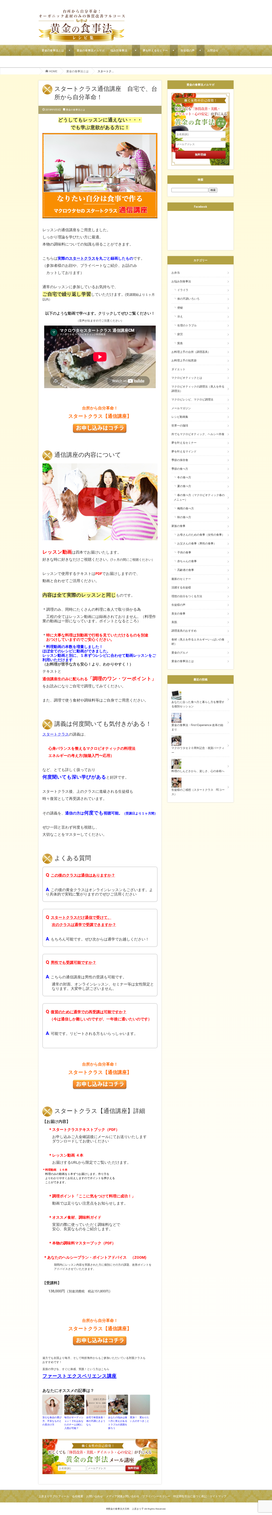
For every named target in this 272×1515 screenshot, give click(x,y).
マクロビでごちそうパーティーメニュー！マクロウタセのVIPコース (84, 62)
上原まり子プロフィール (53, 1496)
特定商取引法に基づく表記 (190, 1496)
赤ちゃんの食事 (187, 561)
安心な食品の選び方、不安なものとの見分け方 (52, 1421)
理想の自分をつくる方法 (186, 596)
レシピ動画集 (179, 416)
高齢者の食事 (185, 570)
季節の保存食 (179, 460)
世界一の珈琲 (179, 425)
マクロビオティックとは (186, 377)
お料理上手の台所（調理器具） (190, 351)
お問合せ (212, 50)
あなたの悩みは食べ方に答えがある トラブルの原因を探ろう (118, 1423)
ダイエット (178, 369)
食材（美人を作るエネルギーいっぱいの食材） (197, 641)
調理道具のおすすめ (184, 630)
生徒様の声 (188, 50)
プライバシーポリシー (156, 1496)
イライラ (182, 290)
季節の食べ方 (179, 468)
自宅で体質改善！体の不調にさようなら (95, 1421)
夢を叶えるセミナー (155, 50)
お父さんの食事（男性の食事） (196, 543)
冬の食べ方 (184, 477)
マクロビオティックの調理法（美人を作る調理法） (197, 388)
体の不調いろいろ (188, 298)
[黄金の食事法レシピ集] (81, 11)
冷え (180, 316)
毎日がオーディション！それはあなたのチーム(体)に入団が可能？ (73, 1423)
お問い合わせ (94, 1496)
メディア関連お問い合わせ (122, 1496)
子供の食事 (184, 552)
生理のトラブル (187, 325)
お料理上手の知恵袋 (184, 360)
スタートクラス (82, 258)
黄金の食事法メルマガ (91, 50)
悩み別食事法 (120, 50)
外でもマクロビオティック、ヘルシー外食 (197, 434)
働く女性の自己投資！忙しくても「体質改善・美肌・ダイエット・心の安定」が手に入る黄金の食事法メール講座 (100, 1452)
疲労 (180, 334)
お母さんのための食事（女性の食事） (201, 534)
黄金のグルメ (179, 652)
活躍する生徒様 (181, 587)
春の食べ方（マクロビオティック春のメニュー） (199, 497)
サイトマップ (218, 1496)
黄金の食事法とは (53, 50)
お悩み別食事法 (182, 281)
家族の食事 (181, 526)
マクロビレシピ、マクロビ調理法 (192, 399)
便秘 (180, 307)
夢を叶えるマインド (184, 451)
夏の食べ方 (184, 486)
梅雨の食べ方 (185, 508)
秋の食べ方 (184, 517)
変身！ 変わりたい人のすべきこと (139, 1419)
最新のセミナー (181, 578)
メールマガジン (181, 408)
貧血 (180, 343)
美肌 (174, 622)
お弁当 (175, 272)
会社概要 (77, 1496)
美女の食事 (178, 613)
